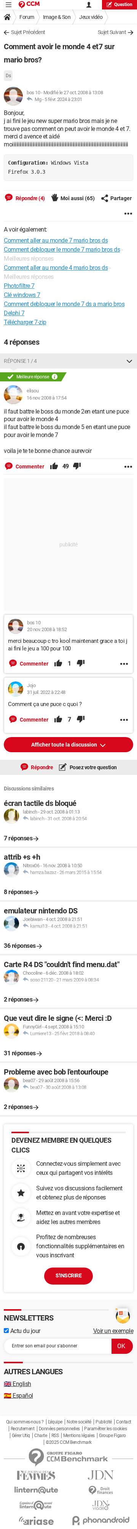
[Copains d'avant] (36, 1505)
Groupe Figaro (112, 1435)
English (17, 1383)
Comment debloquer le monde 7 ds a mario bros (64, 304)
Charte (40, 1435)
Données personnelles (59, 1428)
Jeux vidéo (90, 17)
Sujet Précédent (28, 32)
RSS (55, 1435)
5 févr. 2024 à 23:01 (63, 99)
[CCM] (29, 4)
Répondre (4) (29, 198)
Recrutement (23, 1428)
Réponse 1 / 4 (20, 361)
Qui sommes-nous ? (25, 1422)
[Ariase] (36, 1521)
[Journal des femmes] (36, 1475)
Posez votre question (92, 767)
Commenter (29, 467)
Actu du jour (24, 1331)
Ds (8, 75)
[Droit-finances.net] (100, 1490)
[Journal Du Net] (100, 1475)
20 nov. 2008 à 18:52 (47, 629)
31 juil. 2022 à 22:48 (46, 692)
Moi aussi (78, 198)
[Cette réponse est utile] (54, 466)
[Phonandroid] (100, 1520)
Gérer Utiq (21, 1435)
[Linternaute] (36, 1490)
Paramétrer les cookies (105, 1428)
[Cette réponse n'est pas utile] (77, 466)
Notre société (79, 1422)
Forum (26, 17)
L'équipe (55, 1422)
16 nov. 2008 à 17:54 (46, 398)
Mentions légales (79, 1435)
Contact (123, 1422)
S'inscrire (68, 1275)
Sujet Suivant (112, 32)
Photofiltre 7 (19, 285)
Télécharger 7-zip (25, 322)
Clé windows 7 (22, 295)
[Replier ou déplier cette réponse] (129, 361)
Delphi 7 (14, 313)
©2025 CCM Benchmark (69, 1442)
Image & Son (57, 17)
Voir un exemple (113, 1331)
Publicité (104, 1422)
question (123, 4)
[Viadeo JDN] (100, 1505)
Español (18, 1395)
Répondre (41, 767)
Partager (121, 198)
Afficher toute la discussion (64, 745)
